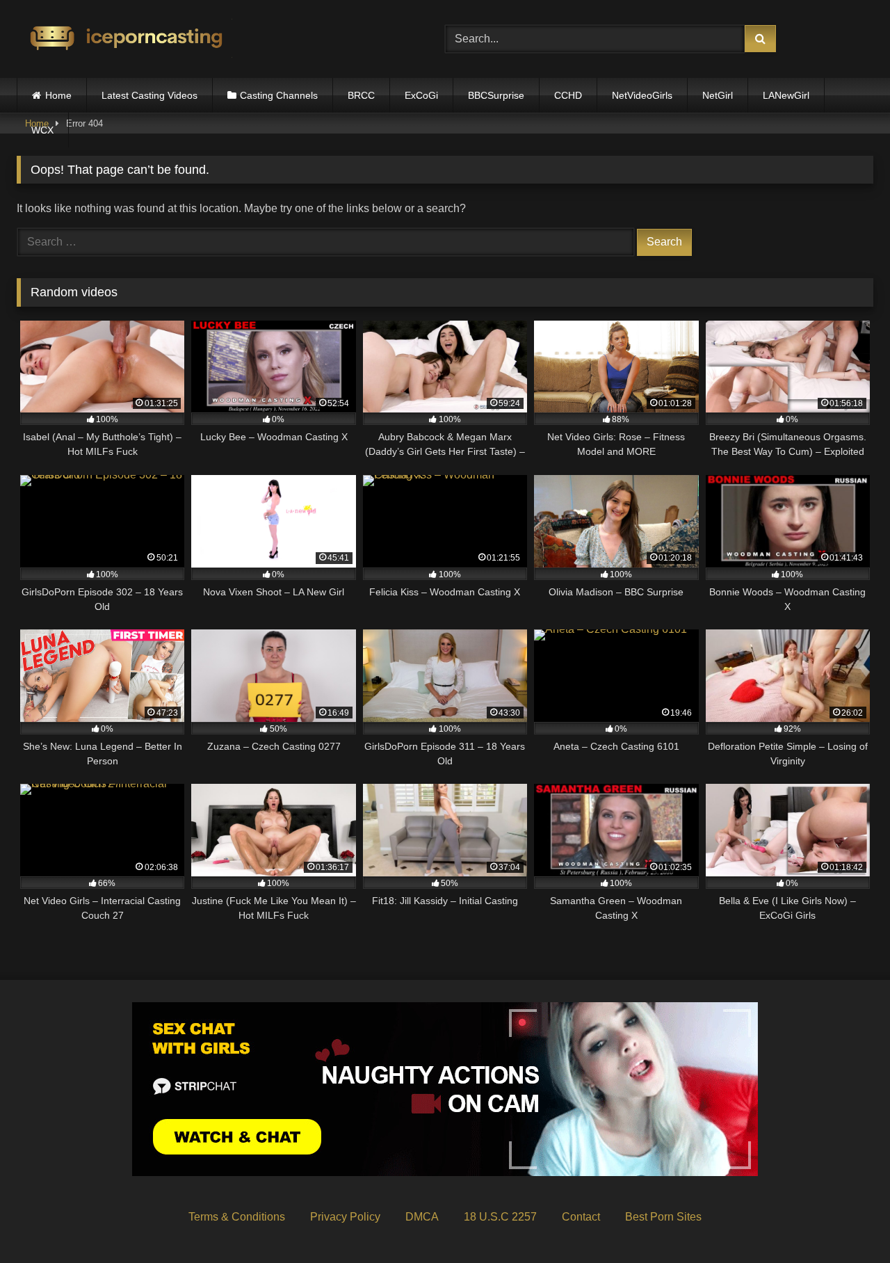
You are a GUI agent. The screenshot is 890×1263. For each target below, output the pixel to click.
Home (58, 95)
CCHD (568, 95)
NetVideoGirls (642, 95)
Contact (581, 1217)
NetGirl (717, 95)
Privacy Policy (345, 1217)
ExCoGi (421, 95)
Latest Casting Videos (149, 95)
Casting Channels (279, 95)
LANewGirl (786, 95)
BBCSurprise (496, 95)
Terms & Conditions (236, 1217)
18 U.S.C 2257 (500, 1217)
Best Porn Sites (663, 1217)
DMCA (422, 1217)
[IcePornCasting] (124, 39)
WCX (42, 130)
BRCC (361, 95)
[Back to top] (847, 1221)
